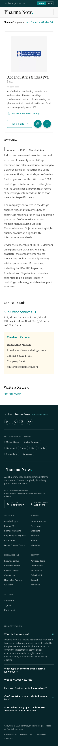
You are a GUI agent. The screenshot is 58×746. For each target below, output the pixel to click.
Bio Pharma (9, 540)
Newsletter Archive (13, 580)
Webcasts (35, 530)
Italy (33, 448)
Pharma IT (9, 526)
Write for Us (36, 570)
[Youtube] (29, 422)
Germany (10, 448)
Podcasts (35, 535)
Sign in (7, 605)
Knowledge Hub (11, 560)
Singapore (27, 454)
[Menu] (50, 12)
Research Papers (12, 565)
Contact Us (41, 734)
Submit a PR (36, 575)
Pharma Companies (14, 22)
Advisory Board (38, 560)
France (23, 448)
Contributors (37, 565)
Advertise (35, 584)
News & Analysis (38, 521)
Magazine (35, 545)
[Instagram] (22, 422)
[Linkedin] (7, 422)
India (50, 3)
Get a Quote (17, 123)
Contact (34, 580)
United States (12, 442)
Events (34, 540)
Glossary (8, 584)
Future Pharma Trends (14, 545)
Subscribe (9, 600)
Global (41, 3)
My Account (9, 610)
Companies (9, 575)
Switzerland (11, 454)
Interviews (36, 526)
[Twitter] (15, 422)
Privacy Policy (10, 734)
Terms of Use (26, 734)
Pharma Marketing (12, 530)
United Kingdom (31, 442)
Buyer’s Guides (11, 570)
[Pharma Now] (18, 12)
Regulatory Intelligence (15, 535)
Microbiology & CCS (13, 521)
